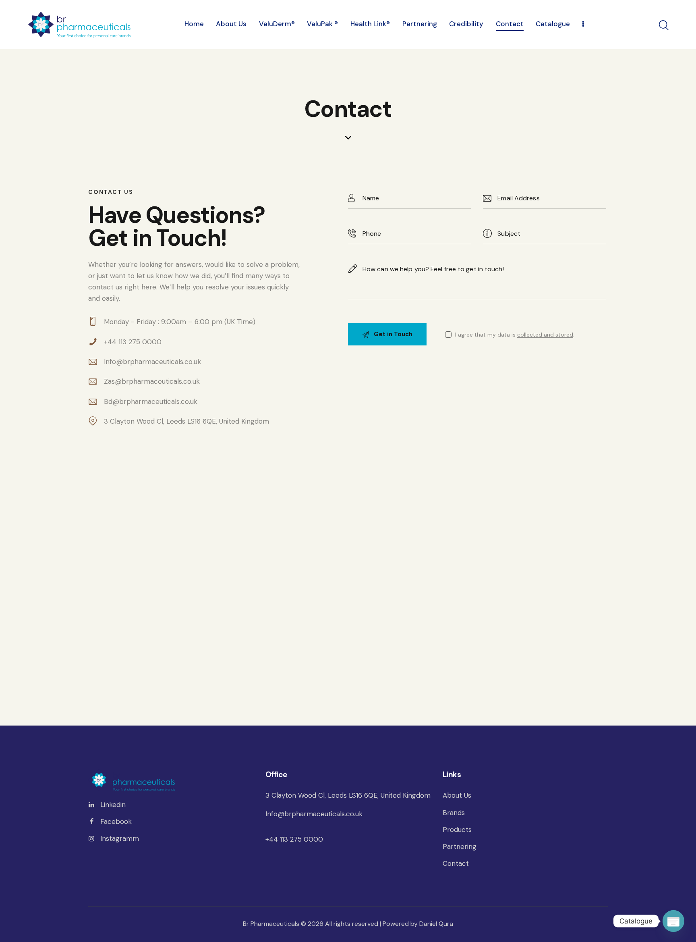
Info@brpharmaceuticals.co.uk (152, 361)
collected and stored (545, 335)
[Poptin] (673, 921)
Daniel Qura (436, 923)
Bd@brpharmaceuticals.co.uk (150, 401)
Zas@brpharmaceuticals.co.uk (152, 381)
